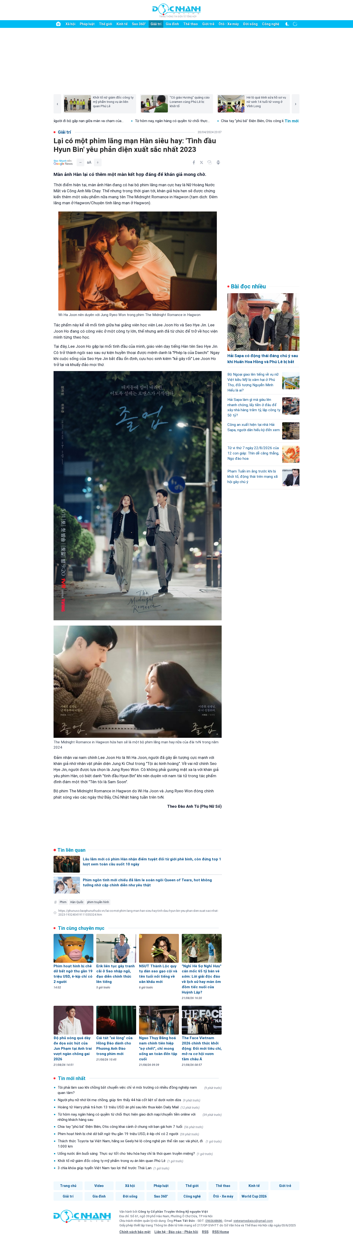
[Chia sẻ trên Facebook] (194, 162)
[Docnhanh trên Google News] (63, 162)
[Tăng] (98, 162)
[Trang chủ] (58, 24)
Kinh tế (122, 24)
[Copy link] (209, 162)
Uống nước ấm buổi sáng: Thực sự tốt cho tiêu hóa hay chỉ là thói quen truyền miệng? (135, 1153)
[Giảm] (80, 162)
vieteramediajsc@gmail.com (253, 1221)
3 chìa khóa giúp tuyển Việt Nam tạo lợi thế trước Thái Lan (113, 1168)
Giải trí (156, 24)
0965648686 (214, 1221)
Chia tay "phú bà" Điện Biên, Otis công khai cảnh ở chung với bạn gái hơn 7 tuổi (130, 1126)
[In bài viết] (218, 162)
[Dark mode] (287, 24)
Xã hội (70, 24)
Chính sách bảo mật (135, 1232)
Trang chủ (68, 1186)
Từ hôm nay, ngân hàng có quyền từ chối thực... (92, 121)
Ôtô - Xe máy (229, 24)
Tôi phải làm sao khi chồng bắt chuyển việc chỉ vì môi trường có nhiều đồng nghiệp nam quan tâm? (140, 1090)
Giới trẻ (208, 24)
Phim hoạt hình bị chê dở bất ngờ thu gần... (264, 121)
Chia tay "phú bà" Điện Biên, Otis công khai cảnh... (180, 121)
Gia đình (172, 24)
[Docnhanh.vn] (82, 1218)
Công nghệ (270, 24)
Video (99, 1186)
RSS (205, 1232)
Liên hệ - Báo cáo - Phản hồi (176, 1232)
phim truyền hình (98, 902)
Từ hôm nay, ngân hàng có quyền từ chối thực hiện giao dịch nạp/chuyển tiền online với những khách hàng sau (140, 1117)
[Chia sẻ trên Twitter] (201, 162)
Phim (63, 902)
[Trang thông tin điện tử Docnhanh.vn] (176, 10)
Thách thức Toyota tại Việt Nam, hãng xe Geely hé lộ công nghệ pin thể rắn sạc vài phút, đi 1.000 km (140, 1144)
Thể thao (190, 24)
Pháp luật (87, 24)
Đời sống (250, 24)
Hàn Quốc (76, 902)
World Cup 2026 (254, 1196)
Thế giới (105, 24)
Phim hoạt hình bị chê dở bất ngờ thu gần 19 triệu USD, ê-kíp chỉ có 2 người (128, 1134)
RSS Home (220, 1232)
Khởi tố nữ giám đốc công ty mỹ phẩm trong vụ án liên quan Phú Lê (120, 1161)
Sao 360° (139, 24)
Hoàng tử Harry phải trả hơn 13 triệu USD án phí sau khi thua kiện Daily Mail (129, 1107)
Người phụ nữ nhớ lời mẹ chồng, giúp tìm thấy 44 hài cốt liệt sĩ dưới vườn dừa (129, 1100)
